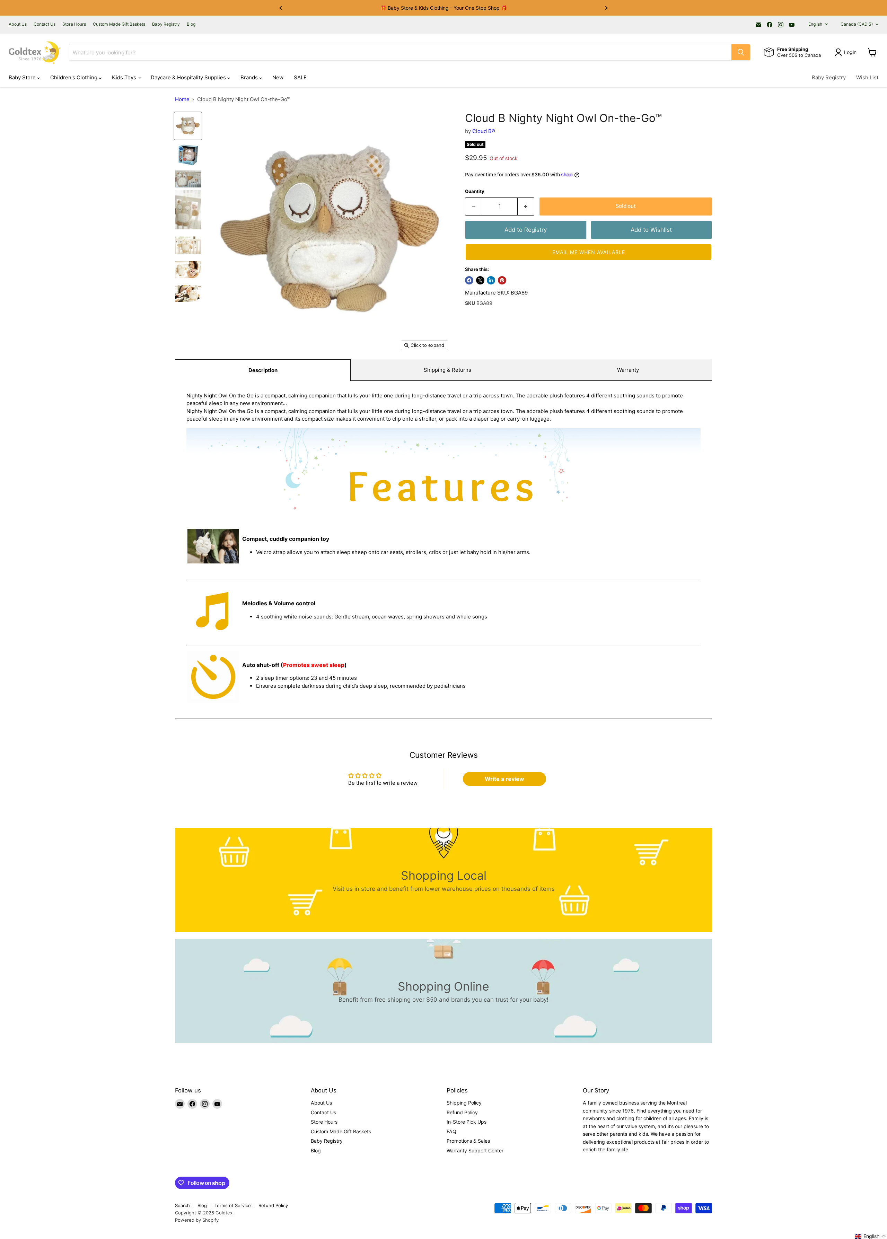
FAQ (451, 1131)
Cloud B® (483, 131)
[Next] (606, 8)
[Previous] (281, 8)
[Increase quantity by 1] (526, 206)
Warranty (628, 370)
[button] (588, 252)
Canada (857, 24)
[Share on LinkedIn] (491, 280)
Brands (249, 77)
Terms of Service (232, 1205)
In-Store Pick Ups (466, 1122)
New (277, 77)
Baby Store (23, 77)
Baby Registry (166, 24)
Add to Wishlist (651, 229)
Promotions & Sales (468, 1141)
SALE (300, 77)
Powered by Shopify (197, 1220)
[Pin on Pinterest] (502, 280)
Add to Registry (525, 229)
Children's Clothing (74, 77)
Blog (191, 24)
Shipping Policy (464, 1103)
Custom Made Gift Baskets (119, 24)
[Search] (740, 52)
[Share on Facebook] (469, 280)
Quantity (474, 191)
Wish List (867, 77)
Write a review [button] (504, 778)
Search (182, 1205)
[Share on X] (480, 280)
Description (263, 370)
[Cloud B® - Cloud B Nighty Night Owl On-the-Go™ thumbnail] (188, 126)
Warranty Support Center (475, 1150)
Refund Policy (462, 1112)
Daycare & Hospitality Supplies (189, 77)
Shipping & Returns (447, 370)
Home (182, 99)
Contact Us (44, 24)
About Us (18, 24)
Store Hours (74, 24)
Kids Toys (125, 77)
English (815, 24)
